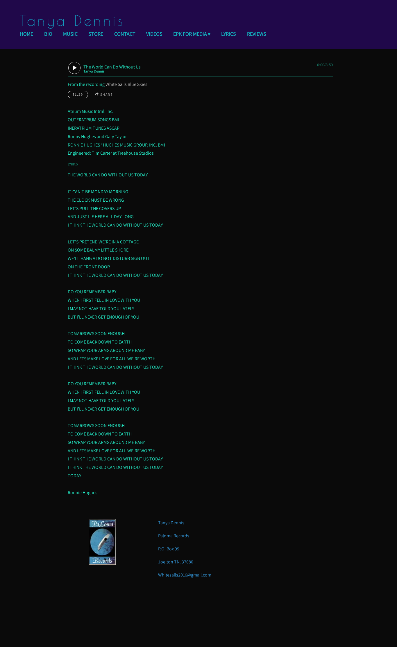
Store (95, 33)
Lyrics (228, 33)
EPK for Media (190, 33)
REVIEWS (256, 33)
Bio (48, 33)
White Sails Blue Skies (126, 84)
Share (106, 94)
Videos (154, 33)
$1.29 (78, 94)
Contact (124, 33)
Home (26, 33)
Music (70, 33)
